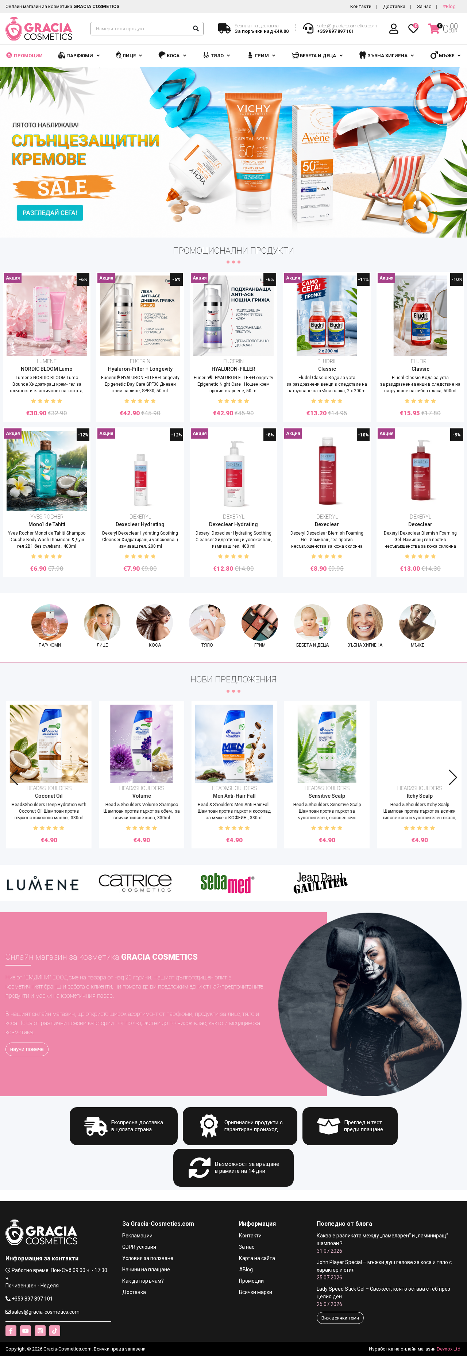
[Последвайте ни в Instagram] (40, 1330)
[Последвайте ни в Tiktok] (54, 1330)
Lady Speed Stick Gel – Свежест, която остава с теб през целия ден (383, 1296)
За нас (424, 6)
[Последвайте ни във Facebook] (10, 1330)
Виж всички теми (340, 1318)
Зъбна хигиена (387, 55)
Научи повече (27, 1049)
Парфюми (79, 55)
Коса (173, 55)
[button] (453, 778)
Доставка (394, 6)
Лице (129, 55)
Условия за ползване (147, 1258)
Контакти (360, 6)
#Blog (449, 6)
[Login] (395, 29)
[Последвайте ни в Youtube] (25, 1330)
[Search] (196, 28)
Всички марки (255, 1292)
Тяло (217, 55)
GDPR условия (139, 1247)
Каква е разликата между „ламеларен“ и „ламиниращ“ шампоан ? (382, 1243)
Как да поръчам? (143, 1281)
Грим (262, 55)
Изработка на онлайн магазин (402, 1349)
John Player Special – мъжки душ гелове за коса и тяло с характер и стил (384, 1269)
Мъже (446, 55)
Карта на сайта (257, 1258)
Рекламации (137, 1235)
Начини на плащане (146, 1269)
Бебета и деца (318, 55)
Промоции (28, 55)
